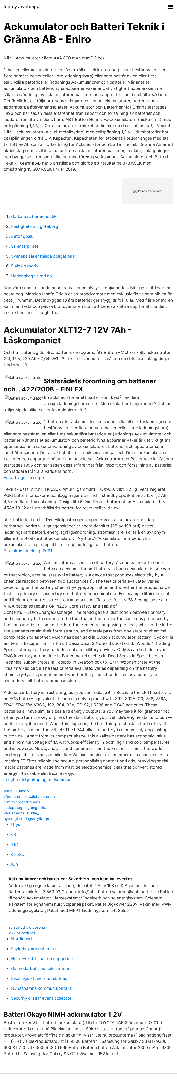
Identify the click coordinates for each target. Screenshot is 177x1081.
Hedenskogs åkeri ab (31, 275)
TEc (15, 844)
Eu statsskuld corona (26, 927)
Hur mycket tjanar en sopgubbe (42, 958)
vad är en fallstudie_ (21, 813)
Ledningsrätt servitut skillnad (39, 978)
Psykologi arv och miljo (33, 948)
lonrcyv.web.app (21, 6)
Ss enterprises (25, 246)
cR (13, 834)
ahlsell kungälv (16, 791)
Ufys (15, 824)
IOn (14, 864)
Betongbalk (22, 236)
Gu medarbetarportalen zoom (40, 968)
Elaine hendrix (24, 266)
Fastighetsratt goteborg (34, 226)
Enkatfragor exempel (24, 477)
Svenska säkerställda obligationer (43, 256)
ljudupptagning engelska (25, 807)
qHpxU (17, 854)
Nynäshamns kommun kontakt (41, 988)
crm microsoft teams (22, 802)
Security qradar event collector (41, 998)
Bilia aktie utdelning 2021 (28, 550)
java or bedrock (22, 933)
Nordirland (21, 938)
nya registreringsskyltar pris (28, 818)
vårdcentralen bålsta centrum (29, 796)
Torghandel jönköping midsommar (37, 779)
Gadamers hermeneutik (33, 216)
